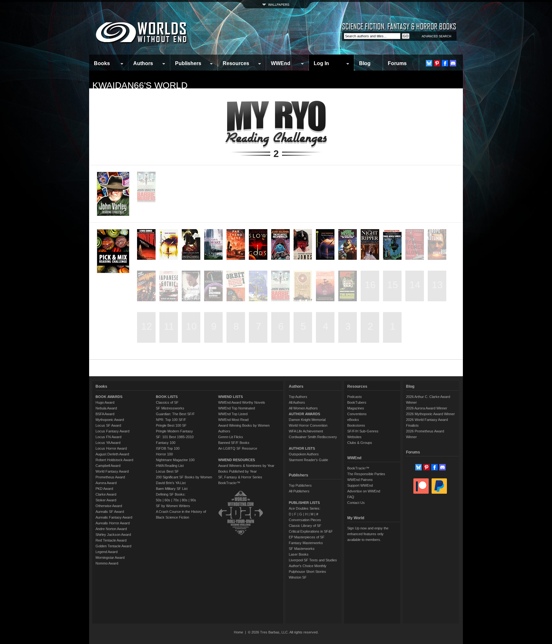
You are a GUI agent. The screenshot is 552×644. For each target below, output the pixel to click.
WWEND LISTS (230, 397)
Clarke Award (106, 494)
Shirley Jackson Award (113, 534)
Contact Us (356, 503)
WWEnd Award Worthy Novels (241, 402)
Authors (143, 63)
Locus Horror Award (111, 448)
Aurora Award (106, 483)
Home (238, 632)
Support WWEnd (360, 485)
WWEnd (280, 63)
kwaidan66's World (140, 85)
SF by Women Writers (173, 506)
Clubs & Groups (359, 443)
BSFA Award (105, 414)
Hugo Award (105, 402)
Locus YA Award (108, 443)
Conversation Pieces (305, 520)
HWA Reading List (170, 466)
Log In (321, 63)
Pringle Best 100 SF (171, 425)
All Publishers (299, 491)
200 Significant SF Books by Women (184, 477)
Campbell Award (108, 466)
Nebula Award (106, 408)
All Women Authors (303, 408)
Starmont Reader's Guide (308, 460)
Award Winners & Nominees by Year (246, 466)
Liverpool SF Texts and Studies (313, 560)
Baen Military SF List (172, 488)
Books (102, 63)
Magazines (355, 408)
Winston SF (298, 577)
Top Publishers (300, 485)
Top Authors (298, 397)
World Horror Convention (308, 425)
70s (176, 500)
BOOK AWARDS (109, 397)
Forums (397, 63)
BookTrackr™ (229, 483)
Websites (354, 437)
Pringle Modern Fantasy (174, 431)
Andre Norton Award (111, 529)
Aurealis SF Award (110, 511)
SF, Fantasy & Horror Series (240, 477)
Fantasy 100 (165, 443)
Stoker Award (106, 500)
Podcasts (354, 397)
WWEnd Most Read (233, 420)
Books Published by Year (237, 471)
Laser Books (299, 554)
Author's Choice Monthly (307, 566)
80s (185, 500)
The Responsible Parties (366, 474)
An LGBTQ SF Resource (237, 448)
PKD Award (104, 488)
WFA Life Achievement (306, 431)
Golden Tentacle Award (113, 546)
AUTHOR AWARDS (304, 414)
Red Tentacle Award (111, 540)
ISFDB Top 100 (168, 448)
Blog (365, 63)
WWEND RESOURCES (236, 460)
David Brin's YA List (171, 483)
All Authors (297, 402)
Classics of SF (167, 402)
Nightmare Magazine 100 (175, 460)
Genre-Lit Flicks (230, 437)
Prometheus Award (110, 477)
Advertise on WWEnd (363, 491)
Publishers (188, 63)
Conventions (357, 414)
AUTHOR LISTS (302, 448)
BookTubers (356, 402)
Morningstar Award (110, 557)
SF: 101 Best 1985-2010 (175, 437)
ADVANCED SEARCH (436, 36)
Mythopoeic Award (110, 420)
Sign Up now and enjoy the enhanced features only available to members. (367, 534)
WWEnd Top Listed (233, 414)
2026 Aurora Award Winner (426, 408)
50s (159, 500)
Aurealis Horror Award (113, 523)
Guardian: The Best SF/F (175, 414)
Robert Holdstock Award (114, 460)
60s (167, 500)
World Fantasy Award (112, 471)
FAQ (350, 497)
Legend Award (107, 552)
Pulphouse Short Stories (307, 571)
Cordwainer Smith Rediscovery (313, 437)
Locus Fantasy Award (112, 431)
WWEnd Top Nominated (236, 408)
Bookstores (356, 425)
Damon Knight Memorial (307, 420)
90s (193, 500)
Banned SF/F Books (233, 443)
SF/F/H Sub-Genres (363, 431)
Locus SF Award (108, 425)
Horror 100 (164, 454)
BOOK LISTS (167, 397)
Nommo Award (107, 563)
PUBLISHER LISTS (304, 503)
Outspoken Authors (304, 454)
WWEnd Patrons (360, 480)
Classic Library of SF (305, 526)
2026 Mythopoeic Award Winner (430, 414)
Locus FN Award (108, 437)
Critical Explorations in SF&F (311, 531)
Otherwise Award (109, 506)
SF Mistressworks (170, 408)
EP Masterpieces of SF (307, 537)
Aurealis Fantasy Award (114, 517)
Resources (236, 63)
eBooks (353, 420)
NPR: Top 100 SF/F (171, 420)
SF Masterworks (302, 548)
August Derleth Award (112, 454)
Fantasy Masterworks (306, 543)
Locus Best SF (167, 471)
